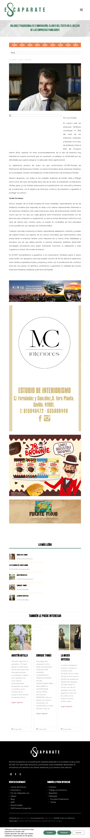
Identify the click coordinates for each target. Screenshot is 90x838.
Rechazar (64, 832)
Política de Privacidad (27, 821)
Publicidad (53, 796)
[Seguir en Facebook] (15, 774)
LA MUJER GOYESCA (23, 596)
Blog (13, 53)
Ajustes (78, 832)
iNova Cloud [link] (25, 818)
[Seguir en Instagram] (11, 774)
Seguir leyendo (17, 713)
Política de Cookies (54, 821)
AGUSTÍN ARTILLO (22, 575)
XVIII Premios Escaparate (21, 808)
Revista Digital (16, 805)
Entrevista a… (16, 790)
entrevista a (29, 559)
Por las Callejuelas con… (20, 793)
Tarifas (53, 802)
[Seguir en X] (20, 774)
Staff (13, 802)
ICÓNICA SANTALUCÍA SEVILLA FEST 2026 (70, 678)
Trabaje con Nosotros (58, 790)
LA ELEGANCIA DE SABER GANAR (18, 565)
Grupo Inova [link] (49, 818)
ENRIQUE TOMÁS (22, 585)
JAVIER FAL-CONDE (22, 555)
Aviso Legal (41, 821)
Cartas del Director (18, 787)
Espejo (13, 796)
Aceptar (50, 832)
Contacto (52, 787)
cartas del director (24, 569)
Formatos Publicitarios (59, 799)
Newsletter (53, 793)
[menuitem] (81, 11)
